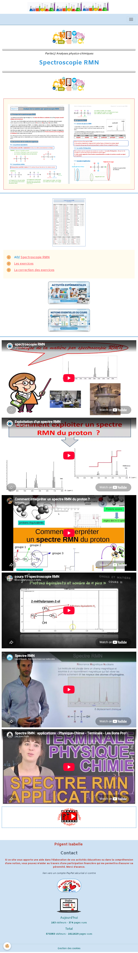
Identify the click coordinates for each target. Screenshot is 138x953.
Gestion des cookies (69, 948)
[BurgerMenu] (131, 19)
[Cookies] (7, 946)
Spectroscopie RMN (35, 257)
